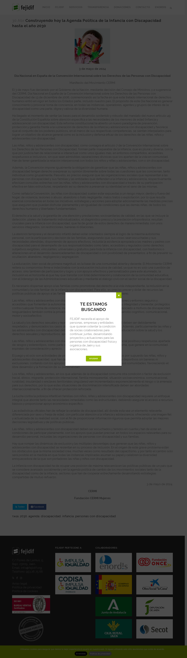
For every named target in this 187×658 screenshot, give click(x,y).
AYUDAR (93, 358)
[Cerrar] (119, 295)
